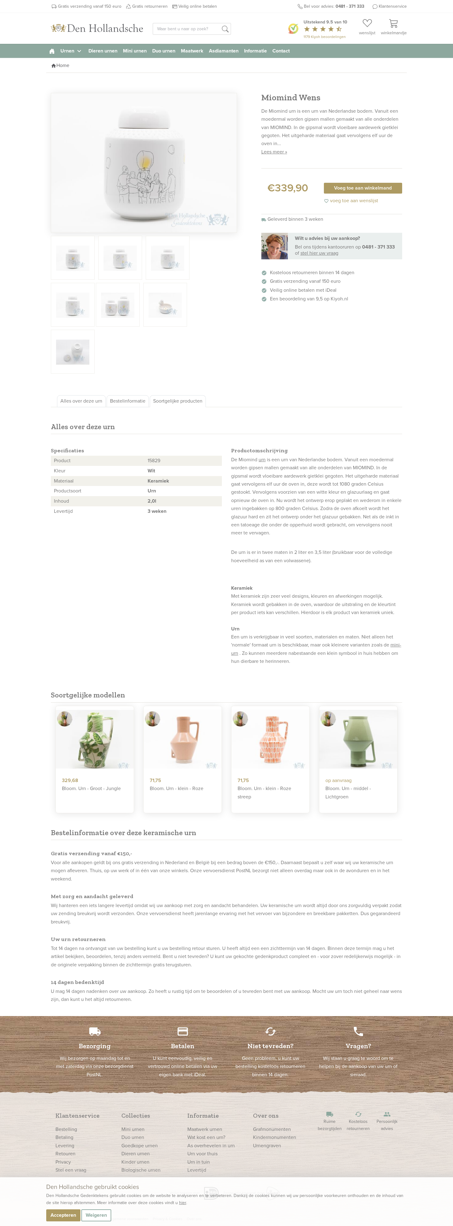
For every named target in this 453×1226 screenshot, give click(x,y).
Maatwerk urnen (204, 1129)
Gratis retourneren (150, 6)
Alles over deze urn (81, 400)
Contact (281, 50)
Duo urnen (163, 50)
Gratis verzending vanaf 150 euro (89, 6)
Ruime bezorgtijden (330, 1121)
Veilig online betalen (197, 6)
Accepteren (63, 1215)
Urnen (71, 50)
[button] (225, 29)
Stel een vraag (70, 1170)
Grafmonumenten (272, 1129)
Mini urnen (135, 50)
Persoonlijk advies (387, 1121)
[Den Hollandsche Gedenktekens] (97, 28)
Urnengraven (267, 1145)
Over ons (266, 1115)
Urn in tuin (198, 1161)
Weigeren (96, 1215)
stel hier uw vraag (319, 253)
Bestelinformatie (127, 400)
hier (182, 1202)
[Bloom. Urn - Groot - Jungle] (95, 739)
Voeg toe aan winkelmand (363, 187)
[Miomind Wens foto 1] (144, 162)
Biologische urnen (141, 1170)
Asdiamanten (224, 50)
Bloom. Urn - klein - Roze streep (264, 792)
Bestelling (66, 1129)
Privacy (63, 1161)
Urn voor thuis (202, 1153)
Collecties (135, 1115)
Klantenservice (393, 6)
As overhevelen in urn (211, 1145)
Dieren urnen (102, 50)
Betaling (64, 1137)
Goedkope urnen (139, 1145)
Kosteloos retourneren (358, 1121)
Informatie (255, 50)
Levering (64, 1145)
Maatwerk (192, 50)
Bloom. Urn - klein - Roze (176, 788)
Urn (152, 490)
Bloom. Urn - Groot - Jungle (91, 788)
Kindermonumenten (274, 1137)
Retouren (65, 1153)
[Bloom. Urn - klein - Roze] (183, 739)
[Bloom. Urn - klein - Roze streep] (270, 739)
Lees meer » (274, 151)
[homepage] (52, 50)
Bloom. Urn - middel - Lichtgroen (348, 792)
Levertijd (196, 1170)
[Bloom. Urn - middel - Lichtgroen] (358, 739)
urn (262, 459)
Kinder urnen (135, 1161)
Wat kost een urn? (206, 1137)
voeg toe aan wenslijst (351, 200)
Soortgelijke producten (177, 400)
